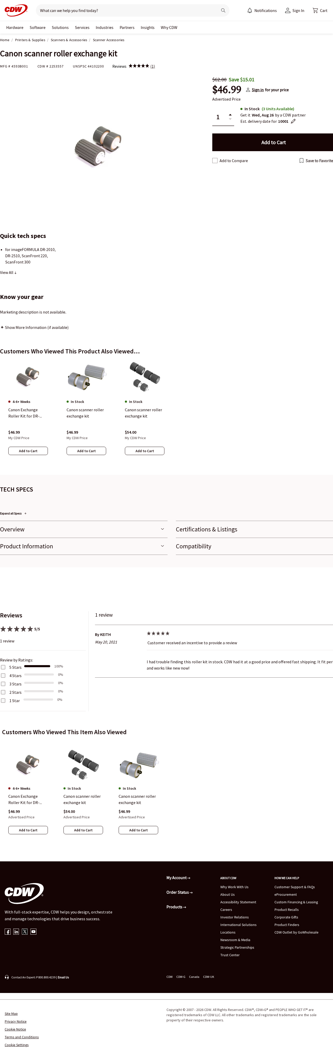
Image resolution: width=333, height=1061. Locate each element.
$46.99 (226, 89)
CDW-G (180, 977)
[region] (166, 412)
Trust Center (230, 955)
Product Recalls (286, 909)
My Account (176, 877)
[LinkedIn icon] (16, 932)
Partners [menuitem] (127, 27)
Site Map (11, 1013)
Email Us (63, 977)
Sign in (258, 89)
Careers (226, 909)
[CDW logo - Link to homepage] (15, 10)
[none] (15, 27)
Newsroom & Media (235, 939)
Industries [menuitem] (104, 27)
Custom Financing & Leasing (296, 902)
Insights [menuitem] (148, 27)
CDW (169, 977)
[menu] (262, 10)
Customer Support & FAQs (294, 887)
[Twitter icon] (25, 932)
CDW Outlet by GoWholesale (296, 932)
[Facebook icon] (8, 932)
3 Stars (15, 683)
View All (7, 272)
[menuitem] (249, 10)
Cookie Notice (15, 1029)
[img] (139, 66)
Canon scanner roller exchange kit (82, 799)
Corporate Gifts (286, 917)
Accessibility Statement (238, 902)
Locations (227, 932)
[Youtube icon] (33, 932)
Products (174, 906)
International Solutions (238, 924)
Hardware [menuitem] (14, 27)
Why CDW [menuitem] (169, 27)
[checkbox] (214, 160)
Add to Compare (234, 160)
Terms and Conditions (22, 1037)
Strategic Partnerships (237, 947)
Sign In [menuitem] (298, 10)
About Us (227, 894)
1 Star (14, 700)
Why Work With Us (234, 887)
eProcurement (285, 894)
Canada (194, 977)
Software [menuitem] (38, 27)
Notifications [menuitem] (265, 10)
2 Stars (15, 692)
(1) (152, 66)
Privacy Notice (16, 1021)
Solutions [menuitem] (60, 27)
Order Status (178, 892)
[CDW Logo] (15, 10)
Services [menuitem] (82, 27)
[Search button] (223, 10)
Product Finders (286, 924)
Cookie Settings (17, 1044)
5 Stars (15, 667)
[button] (320, 10)
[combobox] (125, 10)
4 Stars (15, 675)
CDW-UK (208, 977)
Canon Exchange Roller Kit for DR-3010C (24, 800)
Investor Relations (234, 917)
